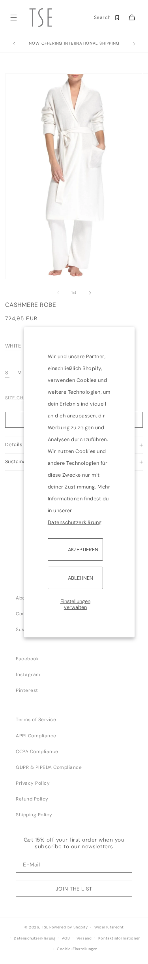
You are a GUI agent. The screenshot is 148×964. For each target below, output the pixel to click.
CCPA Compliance (37, 751)
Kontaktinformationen (119, 938)
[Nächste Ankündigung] (134, 44)
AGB (66, 938)
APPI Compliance (36, 736)
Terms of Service (36, 719)
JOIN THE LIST (74, 888)
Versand (84, 938)
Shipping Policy (34, 815)
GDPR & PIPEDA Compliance (49, 767)
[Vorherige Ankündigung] (13, 44)
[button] (13, 17)
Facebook (27, 659)
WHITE (13, 345)
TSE (45, 927)
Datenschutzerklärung (75, 522)
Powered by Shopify (68, 927)
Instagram (28, 674)
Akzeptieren (83, 549)
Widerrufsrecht (109, 927)
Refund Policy (32, 799)
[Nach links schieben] (58, 292)
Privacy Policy (33, 783)
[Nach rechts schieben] (90, 292)
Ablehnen (80, 578)
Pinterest (27, 690)
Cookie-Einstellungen (77, 949)
